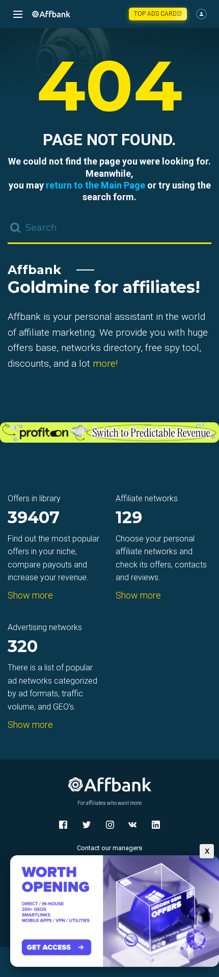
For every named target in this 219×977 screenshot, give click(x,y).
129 (129, 518)
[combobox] (109, 228)
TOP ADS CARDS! (158, 13)
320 (23, 647)
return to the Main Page (95, 185)
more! (105, 363)
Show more (30, 595)
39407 (34, 518)
